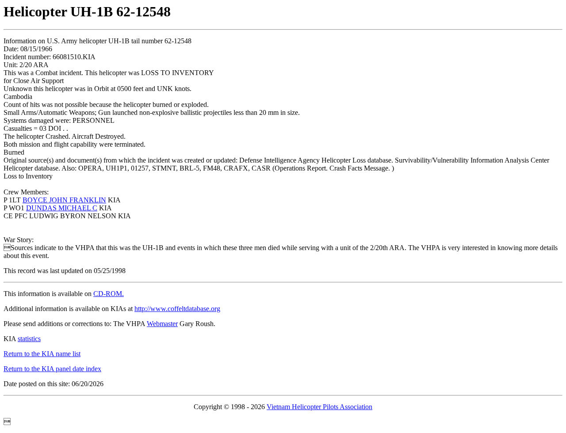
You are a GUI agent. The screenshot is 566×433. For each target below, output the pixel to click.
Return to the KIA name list (42, 353)
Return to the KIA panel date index (52, 368)
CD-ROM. (108, 293)
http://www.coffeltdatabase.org (177, 308)
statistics (29, 338)
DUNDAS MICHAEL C (61, 208)
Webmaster (162, 323)
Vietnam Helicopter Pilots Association (319, 406)
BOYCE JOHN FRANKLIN (64, 200)
